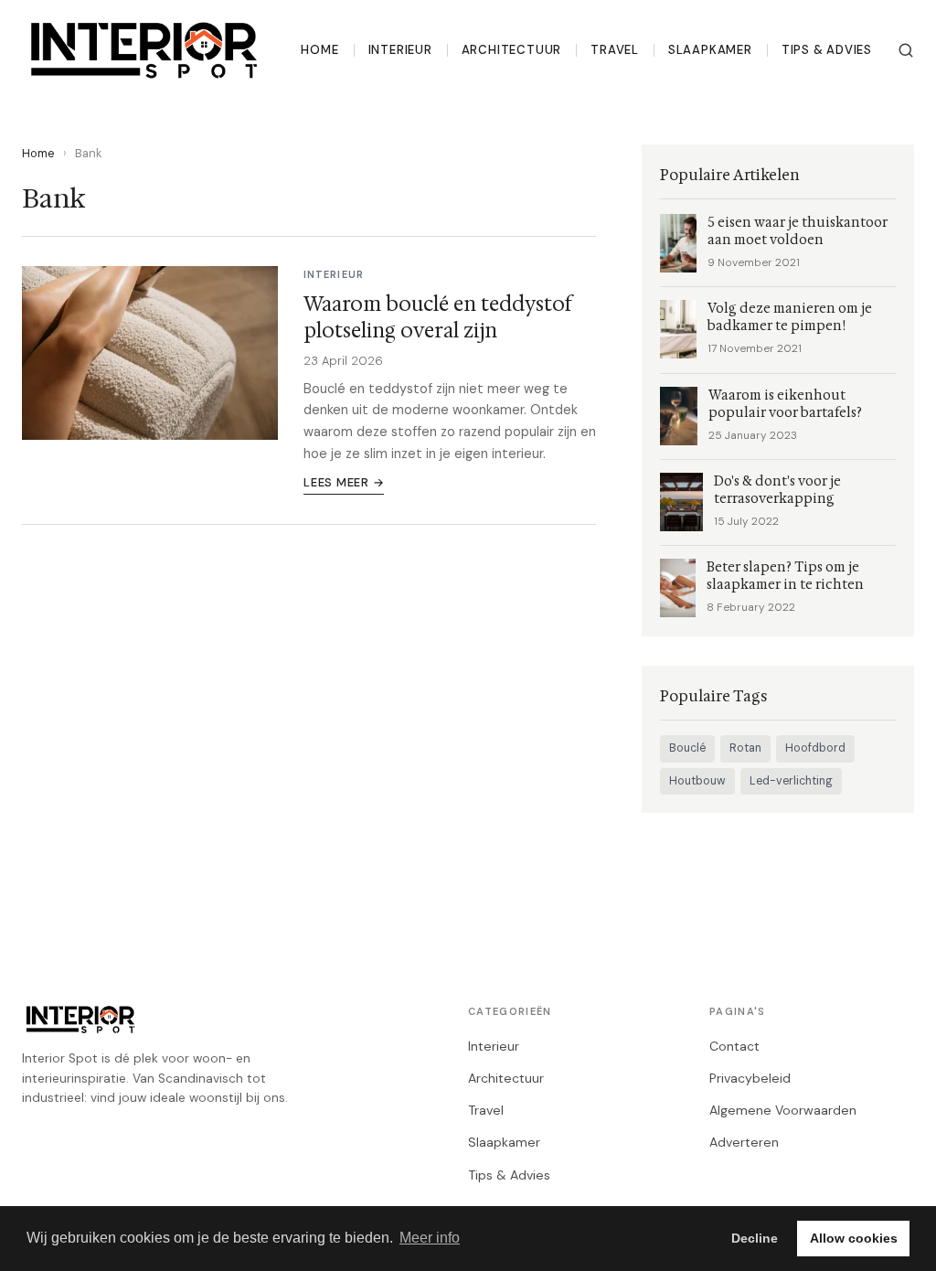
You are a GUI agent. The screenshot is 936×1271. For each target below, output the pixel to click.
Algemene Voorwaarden (782, 1110)
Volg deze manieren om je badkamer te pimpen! (789, 317)
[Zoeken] (906, 50)
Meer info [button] (429, 1237)
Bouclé (687, 748)
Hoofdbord (815, 748)
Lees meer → (343, 482)
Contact (734, 1046)
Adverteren (744, 1142)
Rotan (745, 748)
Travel (614, 50)
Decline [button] (754, 1238)
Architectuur (511, 50)
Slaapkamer (710, 50)
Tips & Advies (827, 50)
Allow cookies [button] (854, 1238)
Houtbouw (697, 781)
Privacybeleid (750, 1078)
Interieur (400, 50)
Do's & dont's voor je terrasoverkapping (777, 490)
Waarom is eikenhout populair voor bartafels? (785, 404)
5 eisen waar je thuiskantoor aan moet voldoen (797, 231)
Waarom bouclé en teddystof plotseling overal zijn (437, 317)
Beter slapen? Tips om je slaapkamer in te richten (785, 576)
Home (319, 50)
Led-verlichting (791, 781)
